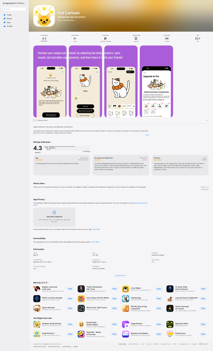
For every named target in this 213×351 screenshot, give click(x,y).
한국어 (174, 344)
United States (122, 344)
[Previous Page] (31, 298)
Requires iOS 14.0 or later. (42, 262)
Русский (148, 344)
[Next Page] (210, 298)
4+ (153, 262)
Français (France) (166, 344)
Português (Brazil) (183, 344)
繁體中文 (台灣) (203, 344)
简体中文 (156, 344)
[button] (14, 15)
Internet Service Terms (39, 346)
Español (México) (134, 344)
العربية (142, 344)
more (147, 135)
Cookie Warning (66, 346)
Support (75, 346)
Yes (34, 268)
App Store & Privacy (54, 346)
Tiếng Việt (194, 344)
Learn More (96, 229)
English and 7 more (99, 262)
